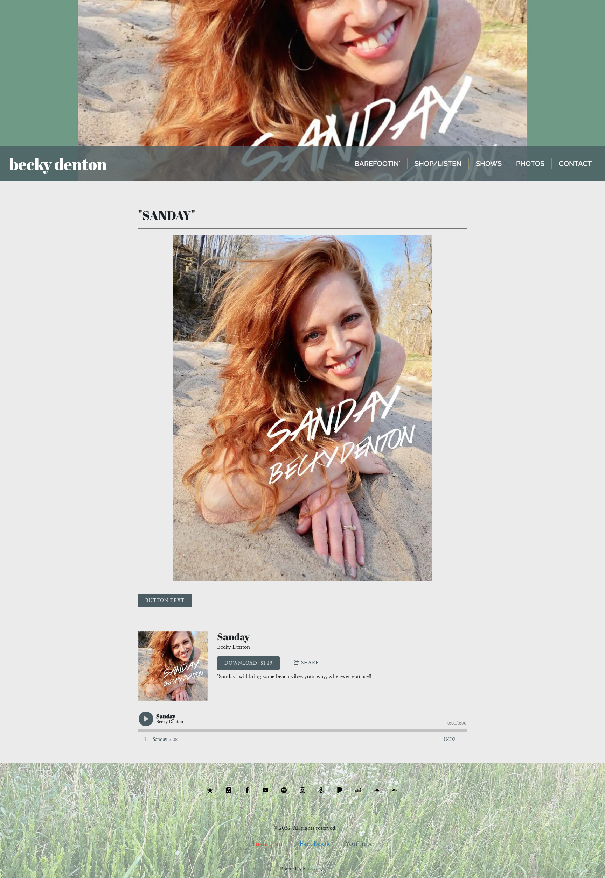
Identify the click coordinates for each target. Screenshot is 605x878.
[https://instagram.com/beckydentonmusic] (302, 790)
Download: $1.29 (248, 663)
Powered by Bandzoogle (302, 868)
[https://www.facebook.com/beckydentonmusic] (247, 790)
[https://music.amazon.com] (321, 790)
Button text (165, 601)
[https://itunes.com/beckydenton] (210, 790)
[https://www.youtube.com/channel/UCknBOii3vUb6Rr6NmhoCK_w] (265, 790)
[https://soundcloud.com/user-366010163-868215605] (376, 790)
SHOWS (489, 163)
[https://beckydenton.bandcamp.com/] (395, 790)
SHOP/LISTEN (438, 163)
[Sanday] (173, 666)
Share (310, 663)
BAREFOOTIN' (377, 163)
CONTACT (575, 163)
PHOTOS (530, 163)
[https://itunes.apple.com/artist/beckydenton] (228, 790)
